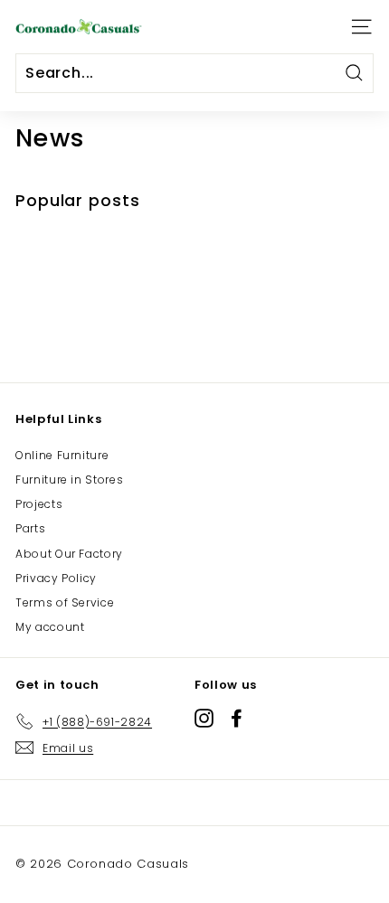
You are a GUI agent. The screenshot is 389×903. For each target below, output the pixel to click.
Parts (30, 528)
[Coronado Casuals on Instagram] (203, 718)
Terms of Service (64, 602)
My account (50, 627)
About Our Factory (69, 553)
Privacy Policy (56, 578)
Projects (38, 504)
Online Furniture (62, 455)
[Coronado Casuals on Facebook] (236, 718)
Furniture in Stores (69, 479)
